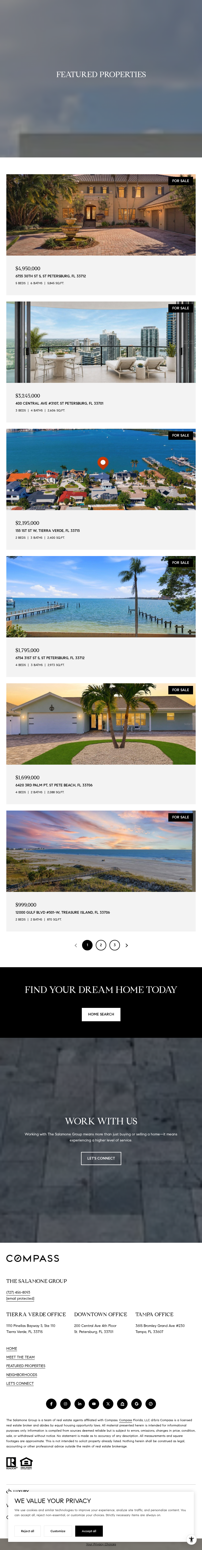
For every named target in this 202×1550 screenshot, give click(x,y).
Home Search (101, 1014)
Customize (57, 1531)
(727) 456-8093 (18, 1292)
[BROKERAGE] (150, 1404)
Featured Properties (25, 1366)
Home (11, 1348)
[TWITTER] (108, 1404)
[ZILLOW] (122, 1404)
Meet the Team (20, 1357)
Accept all (89, 1531)
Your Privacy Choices (101, 1544)
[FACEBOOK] (51, 1404)
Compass (125, 1420)
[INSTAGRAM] (65, 1404)
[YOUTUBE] (94, 1404)
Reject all (27, 1531)
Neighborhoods (21, 1375)
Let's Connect (20, 1384)
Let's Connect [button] (101, 1158)
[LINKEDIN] (79, 1404)
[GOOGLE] (136, 1404)
